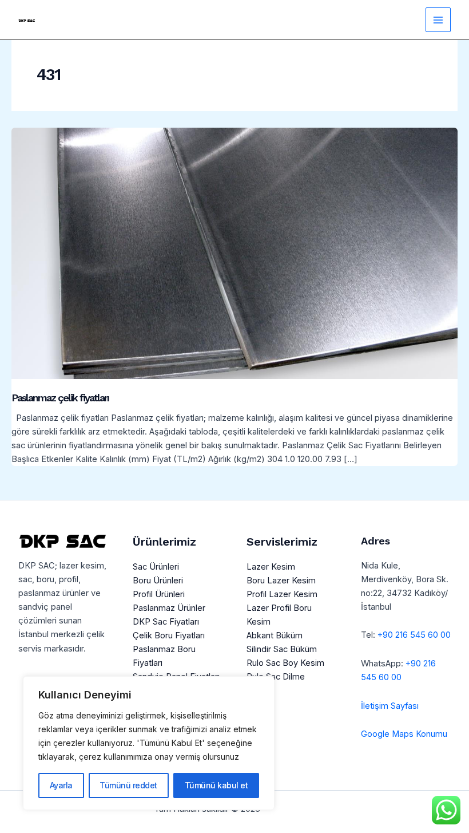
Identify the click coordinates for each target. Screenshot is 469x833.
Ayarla (61, 785)
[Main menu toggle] (438, 20)
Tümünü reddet (128, 785)
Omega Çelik (290, 809)
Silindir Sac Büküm (282, 649)
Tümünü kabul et (216, 785)
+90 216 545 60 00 (414, 635)
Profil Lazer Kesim (282, 594)
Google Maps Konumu (404, 734)
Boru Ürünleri (158, 580)
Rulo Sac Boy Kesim (285, 663)
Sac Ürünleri (156, 567)
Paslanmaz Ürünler (169, 608)
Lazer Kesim (271, 567)
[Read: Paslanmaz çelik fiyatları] (234, 252)
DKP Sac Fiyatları (166, 622)
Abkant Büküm (275, 635)
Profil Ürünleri (159, 594)
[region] (149, 743)
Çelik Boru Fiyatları (169, 635)
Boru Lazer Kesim (281, 580)
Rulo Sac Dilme (276, 677)
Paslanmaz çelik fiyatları (60, 398)
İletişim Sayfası (390, 706)
